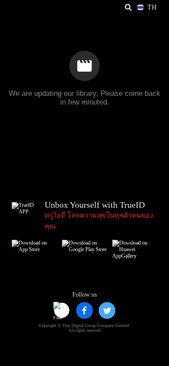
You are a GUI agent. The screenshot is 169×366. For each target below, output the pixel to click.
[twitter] (107, 310)
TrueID (24, 7)
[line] (62, 310)
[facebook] (84, 310)
